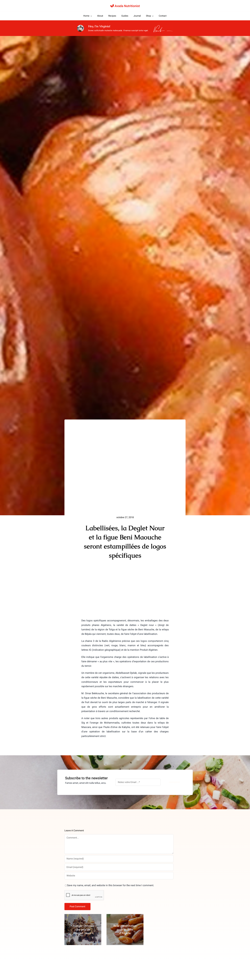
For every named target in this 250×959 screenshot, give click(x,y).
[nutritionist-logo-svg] (125, 5)
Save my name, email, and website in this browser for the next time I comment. (110, 885)
